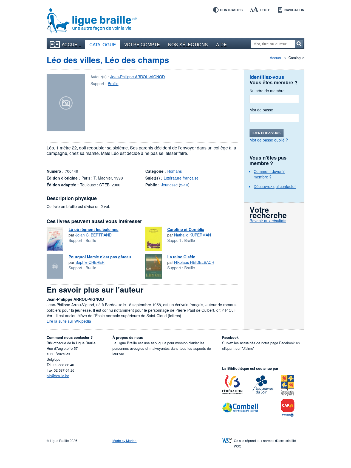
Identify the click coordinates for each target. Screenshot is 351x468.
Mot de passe (261, 109)
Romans (174, 171)
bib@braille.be (58, 375)
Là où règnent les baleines (93, 229)
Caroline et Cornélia (185, 229)
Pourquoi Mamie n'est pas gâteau (100, 256)
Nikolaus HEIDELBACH (194, 262)
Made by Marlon (124, 440)
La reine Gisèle (181, 256)
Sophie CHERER (89, 262)
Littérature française (181, 178)
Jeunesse (169, 184)
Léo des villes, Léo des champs (108, 59)
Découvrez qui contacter (275, 186)
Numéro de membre (267, 90)
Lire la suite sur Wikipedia (69, 321)
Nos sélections (188, 44)
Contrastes (231, 9)
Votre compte (142, 44)
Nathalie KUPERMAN (192, 235)
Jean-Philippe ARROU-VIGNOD (137, 76)
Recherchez (299, 44)
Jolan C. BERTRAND (93, 235)
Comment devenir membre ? (269, 174)
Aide (221, 44)
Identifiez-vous (267, 133)
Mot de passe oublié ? (269, 140)
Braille (113, 83)
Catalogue (102, 44)
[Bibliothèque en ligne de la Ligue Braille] (92, 21)
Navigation (294, 9)
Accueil (71, 44)
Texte (265, 9)
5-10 (184, 184)
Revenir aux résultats (268, 220)
